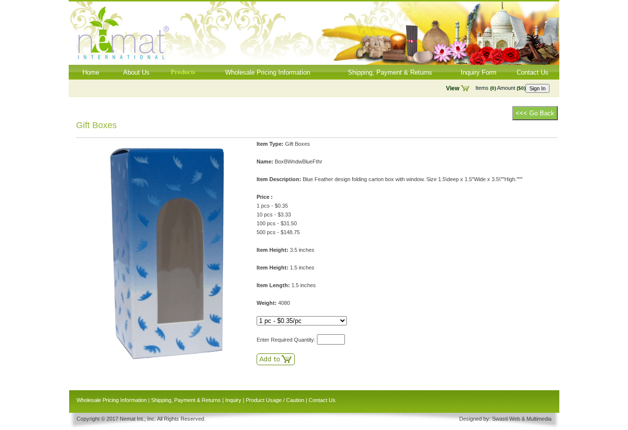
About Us (136, 72)
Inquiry (233, 400)
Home (90, 72)
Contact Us (533, 72)
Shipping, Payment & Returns (390, 72)
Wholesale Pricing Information (267, 72)
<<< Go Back (535, 113)
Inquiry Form (479, 72)
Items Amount (500, 88)
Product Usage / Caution (275, 400)
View (452, 88)
